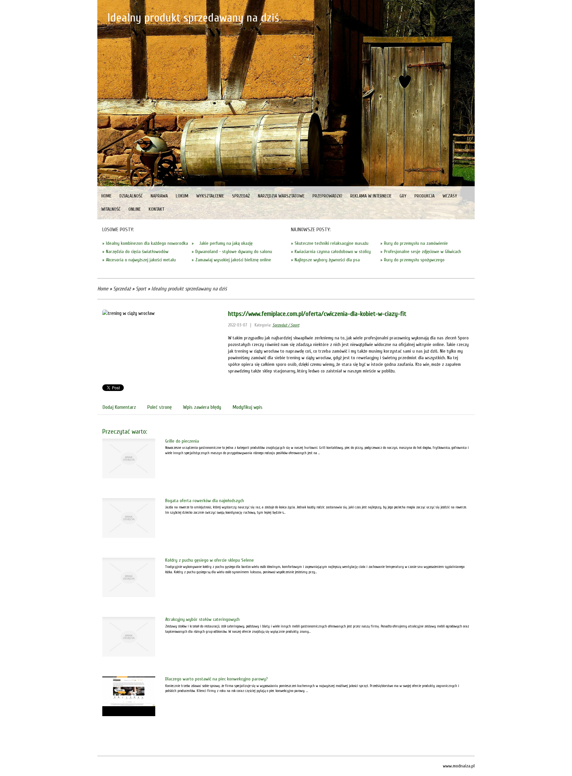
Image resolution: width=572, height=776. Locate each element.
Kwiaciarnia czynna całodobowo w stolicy (333, 251)
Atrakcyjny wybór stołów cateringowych (202, 619)
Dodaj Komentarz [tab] (119, 407)
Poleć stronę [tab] (159, 407)
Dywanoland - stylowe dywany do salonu (233, 251)
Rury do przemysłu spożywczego (414, 260)
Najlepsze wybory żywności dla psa (327, 260)
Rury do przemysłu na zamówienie (416, 243)
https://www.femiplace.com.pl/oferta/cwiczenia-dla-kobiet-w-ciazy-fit (317, 314)
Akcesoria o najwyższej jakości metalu (141, 260)
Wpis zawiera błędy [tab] (202, 407)
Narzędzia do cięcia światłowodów (137, 251)
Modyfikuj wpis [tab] (247, 407)
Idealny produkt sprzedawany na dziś (189, 289)
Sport (141, 289)
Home (102, 289)
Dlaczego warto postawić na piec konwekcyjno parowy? (216, 679)
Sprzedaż (122, 289)
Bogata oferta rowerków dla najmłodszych (204, 500)
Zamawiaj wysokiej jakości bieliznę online (233, 260)
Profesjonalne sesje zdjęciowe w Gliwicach (422, 251)
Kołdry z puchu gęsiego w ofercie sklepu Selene (209, 560)
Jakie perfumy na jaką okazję (224, 243)
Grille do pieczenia (182, 441)
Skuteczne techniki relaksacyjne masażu (331, 243)
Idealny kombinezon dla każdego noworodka (147, 243)
